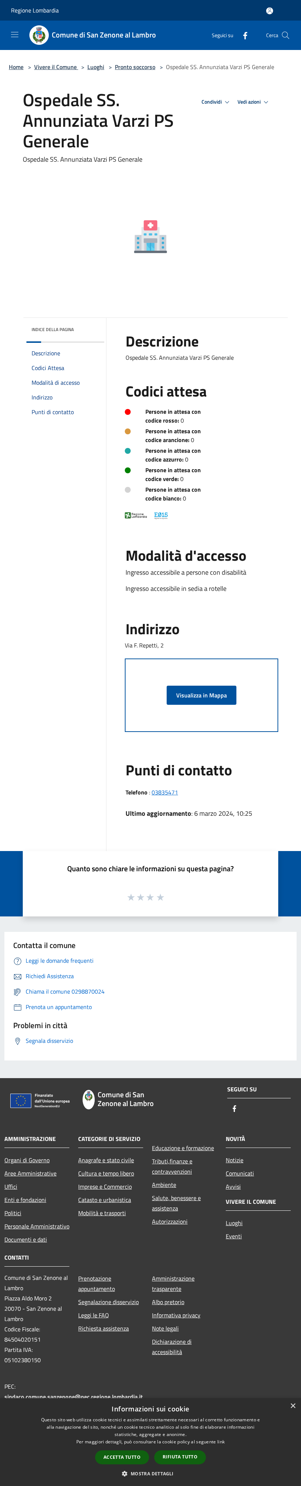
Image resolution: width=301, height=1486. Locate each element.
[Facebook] (242, 35)
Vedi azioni (249, 102)
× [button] (292, 1406)
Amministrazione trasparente (173, 1283)
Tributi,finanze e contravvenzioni (172, 1166)
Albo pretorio (168, 1301)
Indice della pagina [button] (53, 329)
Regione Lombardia (35, 10)
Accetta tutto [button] (122, 1457)
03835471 (165, 792)
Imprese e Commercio (105, 1186)
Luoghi (95, 66)
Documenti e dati (25, 1239)
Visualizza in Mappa (201, 695)
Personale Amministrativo (36, 1226)
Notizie (234, 1160)
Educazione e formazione (183, 1148)
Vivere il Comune (56, 66)
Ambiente (164, 1184)
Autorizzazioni (170, 1221)
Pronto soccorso (135, 66)
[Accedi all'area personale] (270, 11)
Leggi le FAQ (93, 1315)
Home (16, 66)
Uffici (10, 1186)
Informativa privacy (176, 1315)
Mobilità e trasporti (102, 1213)
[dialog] (150, 1442)
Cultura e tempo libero (106, 1173)
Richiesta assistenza (103, 1328)
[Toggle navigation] (14, 34)
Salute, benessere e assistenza (176, 1203)
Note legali (165, 1328)
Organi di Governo (27, 1160)
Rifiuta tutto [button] (180, 1457)
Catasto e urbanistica (104, 1199)
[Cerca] (285, 35)
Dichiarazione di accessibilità (172, 1346)
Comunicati (240, 1173)
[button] (150, 1473)
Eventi (234, 1236)
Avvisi (233, 1186)
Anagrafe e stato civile (106, 1160)
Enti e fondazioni (25, 1199)
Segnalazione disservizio (108, 1301)
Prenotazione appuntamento (96, 1283)
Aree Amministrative (30, 1173)
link (221, 1442)
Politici (12, 1213)
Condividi (212, 102)
